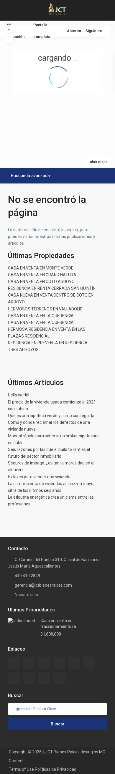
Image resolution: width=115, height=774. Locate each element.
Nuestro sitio (26, 594)
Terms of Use (21, 769)
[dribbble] (59, 663)
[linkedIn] (89, 663)
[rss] (29, 663)
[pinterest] (29, 678)
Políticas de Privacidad (55, 769)
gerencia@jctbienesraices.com (43, 585)
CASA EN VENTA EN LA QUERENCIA (41, 322)
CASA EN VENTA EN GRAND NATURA (42, 274)
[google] (74, 663)
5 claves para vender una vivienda (39, 476)
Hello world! (18, 395)
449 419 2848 (27, 575)
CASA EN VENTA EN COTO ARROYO (41, 281)
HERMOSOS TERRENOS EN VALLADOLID (45, 309)
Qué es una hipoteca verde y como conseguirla (51, 415)
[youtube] (44, 678)
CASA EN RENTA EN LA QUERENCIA (41, 315)
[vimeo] (59, 678)
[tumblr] (14, 678)
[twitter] (44, 663)
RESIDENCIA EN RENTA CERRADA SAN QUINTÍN (52, 288)
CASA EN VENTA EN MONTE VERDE (40, 268)
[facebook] (14, 663)
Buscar (58, 724)
